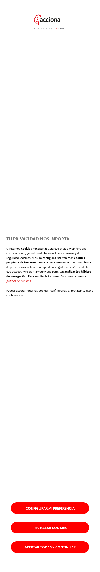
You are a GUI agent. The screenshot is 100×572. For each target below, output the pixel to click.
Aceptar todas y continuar (50, 547)
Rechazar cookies (50, 527)
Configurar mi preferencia (50, 508)
